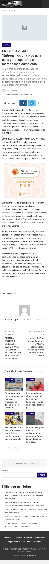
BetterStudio (31, 555)
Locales (6, 45)
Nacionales (40, 538)
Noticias (9, 414)
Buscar (5, 470)
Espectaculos (14, 541)
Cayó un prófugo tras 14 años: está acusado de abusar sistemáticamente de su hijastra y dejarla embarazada (24, 495)
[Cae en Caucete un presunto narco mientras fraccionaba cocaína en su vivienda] (14, 384)
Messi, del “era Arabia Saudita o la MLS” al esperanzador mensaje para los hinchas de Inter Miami (35, 347)
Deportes (28, 538)
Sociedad (26, 541)
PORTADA (8, 538)
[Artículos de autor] (24, 310)
